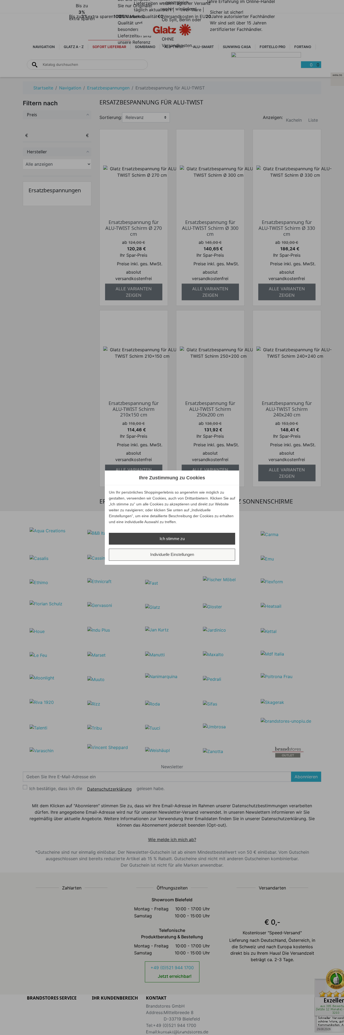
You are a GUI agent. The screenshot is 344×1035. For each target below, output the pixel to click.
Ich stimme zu (172, 538)
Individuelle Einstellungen (172, 554)
